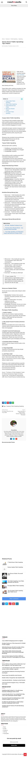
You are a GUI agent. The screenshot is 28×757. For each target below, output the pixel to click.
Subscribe (14, 745)
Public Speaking (15, 406)
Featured (8, 406)
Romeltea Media (13, 754)
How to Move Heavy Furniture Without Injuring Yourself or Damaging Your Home (13, 656)
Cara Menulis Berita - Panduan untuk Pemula (13, 680)
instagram (12, 436)
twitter (8, 436)
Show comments (14, 598)
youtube (20, 436)
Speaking (21, 406)
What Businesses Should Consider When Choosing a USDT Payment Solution (13, 647)
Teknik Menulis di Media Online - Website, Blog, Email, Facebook (20, 413)
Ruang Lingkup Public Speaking (15, 567)
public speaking (20, 74)
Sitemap (5, 731)
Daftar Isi (5, 99)
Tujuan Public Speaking (11, 104)
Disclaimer (5, 730)
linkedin (16, 436)
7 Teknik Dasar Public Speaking (15, 562)
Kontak (4, 728)
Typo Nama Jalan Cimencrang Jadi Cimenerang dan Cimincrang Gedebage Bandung (13, 652)
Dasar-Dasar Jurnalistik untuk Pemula (12, 675)
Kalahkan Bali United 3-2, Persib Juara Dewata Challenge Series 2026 (12, 691)
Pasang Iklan (6, 733)
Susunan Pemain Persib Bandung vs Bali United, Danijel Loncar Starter (13, 698)
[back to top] (25, 754)
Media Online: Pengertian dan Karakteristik (13, 677)
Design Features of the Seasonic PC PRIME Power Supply (13, 644)
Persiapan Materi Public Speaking (16, 585)
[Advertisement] (14, 23)
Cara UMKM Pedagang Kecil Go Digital (12, 640)
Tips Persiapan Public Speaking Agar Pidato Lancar (15, 591)
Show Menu (14, 5)
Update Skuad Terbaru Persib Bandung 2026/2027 (13, 706)
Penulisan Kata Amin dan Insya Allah (7, 412)
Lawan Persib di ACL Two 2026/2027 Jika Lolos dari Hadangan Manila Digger (13, 694)
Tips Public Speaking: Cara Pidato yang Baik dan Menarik (16, 581)
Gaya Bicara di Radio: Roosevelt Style (15, 574)
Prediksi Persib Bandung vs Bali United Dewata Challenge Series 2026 (12, 702)
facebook (21, 435)
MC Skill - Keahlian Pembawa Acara (13, 225)
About (4, 727)
